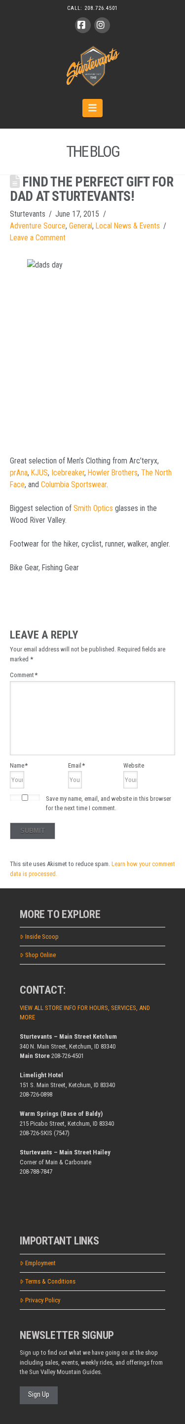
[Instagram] (102, 25)
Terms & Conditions (50, 1281)
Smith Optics (93, 508)
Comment (23, 675)
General (80, 225)
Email (76, 765)
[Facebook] (83, 25)
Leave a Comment (38, 237)
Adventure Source (38, 225)
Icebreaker (67, 472)
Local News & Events (128, 225)
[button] (92, 108)
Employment (40, 1263)
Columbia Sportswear (74, 484)
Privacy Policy (42, 1300)
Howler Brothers (113, 472)
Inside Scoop (42, 936)
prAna (19, 472)
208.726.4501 (101, 8)
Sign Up (38, 1394)
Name (19, 765)
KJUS (39, 472)
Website (133, 765)
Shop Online (40, 955)
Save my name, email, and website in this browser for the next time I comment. (108, 803)
